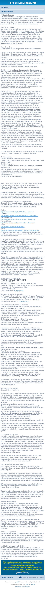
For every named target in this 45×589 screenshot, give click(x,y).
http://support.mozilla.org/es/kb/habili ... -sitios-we (17, 212)
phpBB (17, 582)
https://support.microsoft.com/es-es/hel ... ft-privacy (17, 223)
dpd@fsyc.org (23, 301)
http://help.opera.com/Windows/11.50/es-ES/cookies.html (20, 230)
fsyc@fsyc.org (18, 291)
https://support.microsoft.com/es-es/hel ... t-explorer (18, 219)
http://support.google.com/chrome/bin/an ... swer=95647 (19, 215)
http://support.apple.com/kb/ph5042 (12, 226)
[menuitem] (6, 7)
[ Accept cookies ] (22, 573)
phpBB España (30, 584)
